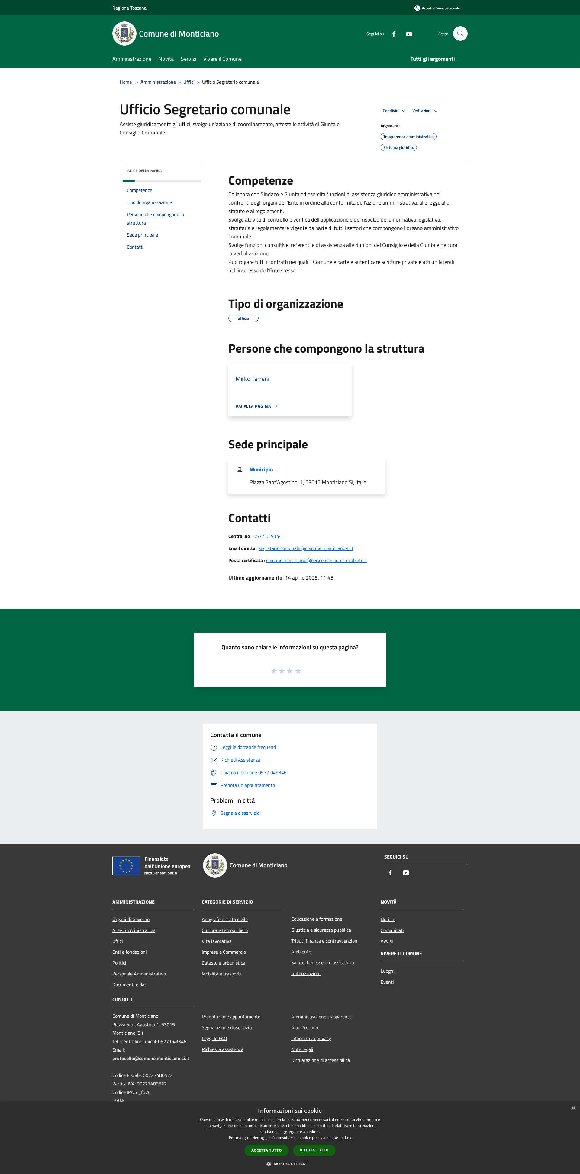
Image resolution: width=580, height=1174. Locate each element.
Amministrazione (158, 82)
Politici (119, 962)
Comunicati (392, 930)
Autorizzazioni (306, 973)
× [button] (573, 1108)
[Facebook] (391, 33)
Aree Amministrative (133, 930)
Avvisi (387, 941)
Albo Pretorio (304, 1027)
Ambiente (301, 951)
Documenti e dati (129, 984)
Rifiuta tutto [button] (314, 1150)
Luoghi (388, 971)
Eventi (387, 981)
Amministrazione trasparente (321, 1016)
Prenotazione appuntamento (231, 1016)
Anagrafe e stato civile (225, 919)
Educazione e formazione (316, 919)
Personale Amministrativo (139, 973)
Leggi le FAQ (214, 1038)
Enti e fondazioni (129, 952)
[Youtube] (407, 33)
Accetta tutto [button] (266, 1150)
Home (126, 82)
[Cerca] (460, 33)
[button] (290, 1164)
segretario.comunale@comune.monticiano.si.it (306, 548)
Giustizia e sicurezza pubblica (321, 929)
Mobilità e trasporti (221, 973)
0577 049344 (267, 536)
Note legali (302, 1049)
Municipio (261, 469)
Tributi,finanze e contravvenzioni (325, 940)
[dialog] (290, 1138)
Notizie (388, 919)
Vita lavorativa (217, 941)
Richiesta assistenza (222, 1049)
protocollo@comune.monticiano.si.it (150, 1058)
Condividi (391, 110)
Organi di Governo (131, 919)
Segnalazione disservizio (227, 1027)
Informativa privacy (311, 1038)
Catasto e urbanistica (223, 962)
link (348, 1137)
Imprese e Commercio (224, 952)
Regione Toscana (129, 7)
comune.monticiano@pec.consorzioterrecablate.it (316, 560)
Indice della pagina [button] (144, 170)
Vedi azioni (422, 110)
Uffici (189, 82)
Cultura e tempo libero (225, 930)
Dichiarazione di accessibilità (320, 1060)
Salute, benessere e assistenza (322, 962)
